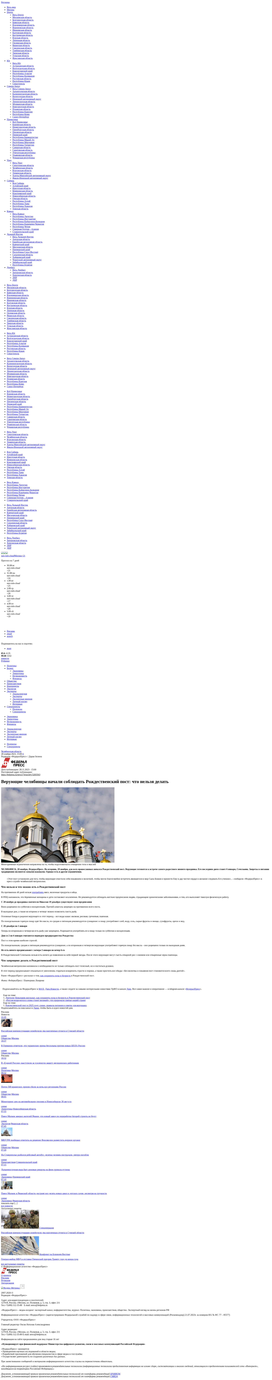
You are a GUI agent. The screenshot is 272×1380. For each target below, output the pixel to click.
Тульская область (20, 55)
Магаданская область (22, 247)
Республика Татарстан (23, 145)
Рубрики (5, 661)
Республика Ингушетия (23, 219)
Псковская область (21, 109)
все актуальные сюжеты (12, 1264)
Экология (11, 689)
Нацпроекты (13, 686)
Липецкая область (21, 40)
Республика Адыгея (22, 73)
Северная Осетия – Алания (25, 229)
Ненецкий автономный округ (26, 99)
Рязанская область (21, 45)
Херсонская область (22, 275)
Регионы (5, 2)
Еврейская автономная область (27, 242)
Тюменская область (21, 173)
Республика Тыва (20, 203)
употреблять (38, 892)
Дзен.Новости (52, 989)
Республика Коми (21, 114)
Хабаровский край (21, 257)
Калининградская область (25, 94)
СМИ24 (114, 1376)
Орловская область (21, 43)
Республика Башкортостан (25, 137)
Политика (11, 666)
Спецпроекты (13, 706)
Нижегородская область (24, 127)
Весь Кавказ (18, 214)
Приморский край (21, 249)
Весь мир (11, 7)
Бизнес (10, 668)
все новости (7, 1206)
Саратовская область (22, 150)
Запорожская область (22, 272)
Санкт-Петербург (20, 117)
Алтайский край (20, 186)
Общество (12, 681)
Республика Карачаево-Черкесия (28, 224)
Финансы (17, 678)
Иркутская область (21, 188)
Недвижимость (19, 676)
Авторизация (7, 1283)
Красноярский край (21, 193)
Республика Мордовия (23, 142)
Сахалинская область (22, 254)
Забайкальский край (22, 262)
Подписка (17, 709)
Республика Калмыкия (23, 76)
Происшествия (14, 683)
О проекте (6, 1275)
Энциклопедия (19, 694)
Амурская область (21, 239)
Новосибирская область (23, 196)
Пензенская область (22, 132)
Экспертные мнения (22, 699)
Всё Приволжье (20, 122)
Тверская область (20, 53)
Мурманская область (22, 104)
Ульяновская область (22, 155)
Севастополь (18, 84)
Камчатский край (20, 244)
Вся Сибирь (18, 183)
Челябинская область (22, 168)
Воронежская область (22, 27)
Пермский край (19, 135)
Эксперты (11, 691)
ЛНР (14, 277)
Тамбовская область (22, 50)
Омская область (20, 198)
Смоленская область (22, 48)
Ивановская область (22, 30)
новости (5, 658)
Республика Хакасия (22, 206)
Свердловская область (23, 165)
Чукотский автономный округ (27, 260)
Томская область (20, 209)
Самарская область (21, 147)
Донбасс (11, 267)
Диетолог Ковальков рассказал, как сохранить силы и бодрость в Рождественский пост (48, 998)
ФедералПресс (193, 989)
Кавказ (10, 211)
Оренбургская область (23, 129)
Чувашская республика (23, 157)
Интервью (17, 704)
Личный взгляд (19, 701)
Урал (9, 160)
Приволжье (12, 119)
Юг (8, 61)
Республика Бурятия (22, 265)
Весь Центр (18, 15)
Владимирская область (23, 25)
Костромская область (22, 35)
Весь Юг (16, 63)
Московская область (22, 17)
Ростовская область (21, 78)
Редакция (5, 1280)
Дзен (129, 989)
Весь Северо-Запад (21, 89)
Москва (10, 10)
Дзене (36, 1008)
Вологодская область (22, 96)
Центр (10, 12)
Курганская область (21, 170)
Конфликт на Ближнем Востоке (55, 1254)
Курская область (20, 38)
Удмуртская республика (23, 152)
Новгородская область (23, 106)
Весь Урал (17, 163)
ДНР (14, 280)
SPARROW (115, 1374)
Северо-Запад (13, 86)
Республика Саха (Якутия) (25, 252)
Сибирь (10, 180)
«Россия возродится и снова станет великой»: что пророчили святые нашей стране (46, 1000)
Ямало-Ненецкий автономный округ (30, 178)
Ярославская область (22, 58)
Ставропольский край (23, 231)
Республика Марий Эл (23, 140)
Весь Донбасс (19, 270)
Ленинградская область (23, 101)
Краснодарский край (22, 71)
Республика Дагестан (22, 216)
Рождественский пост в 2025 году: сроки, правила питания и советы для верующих (46, 1005)
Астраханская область (23, 66)
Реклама (11, 631)
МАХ (41, 989)
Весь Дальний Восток (23, 237)
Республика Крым (21, 81)
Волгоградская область (23, 68)
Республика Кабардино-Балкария (28, 221)
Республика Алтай (21, 201)
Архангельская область (23, 91)
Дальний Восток (15, 234)
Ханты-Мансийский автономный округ (31, 175)
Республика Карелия (22, 112)
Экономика (17, 671)
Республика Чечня (21, 226)
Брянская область (20, 22)
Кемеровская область (22, 191)
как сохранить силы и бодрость (55, 975)
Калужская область (21, 32)
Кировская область (21, 124)
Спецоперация (47, 1228)
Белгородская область (22, 20)
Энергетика (18, 673)
